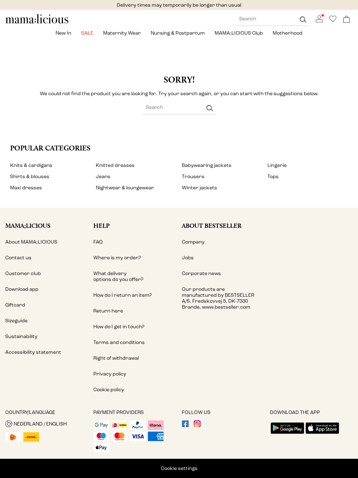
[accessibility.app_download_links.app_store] (322, 434)
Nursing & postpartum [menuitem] (178, 33)
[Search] (303, 19)
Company (193, 242)
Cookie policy (108, 390)
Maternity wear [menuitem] (122, 33)
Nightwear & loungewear (125, 188)
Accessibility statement (33, 352)
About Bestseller (212, 225)
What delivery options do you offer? (118, 276)
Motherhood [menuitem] (287, 33)
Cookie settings (179, 468)
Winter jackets (199, 188)
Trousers (193, 177)
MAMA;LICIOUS (27, 225)
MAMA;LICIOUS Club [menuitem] (239, 33)
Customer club (23, 273)
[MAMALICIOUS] (37, 23)
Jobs (188, 258)
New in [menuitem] (63, 33)
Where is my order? (117, 258)
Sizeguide (16, 321)
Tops (273, 177)
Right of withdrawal (116, 358)
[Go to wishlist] (332, 21)
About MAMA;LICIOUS (31, 242)
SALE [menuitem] (87, 33)
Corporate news (201, 273)
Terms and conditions (119, 342)
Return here (108, 311)
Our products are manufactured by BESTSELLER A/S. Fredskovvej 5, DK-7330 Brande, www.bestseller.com (218, 298)
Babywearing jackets (206, 165)
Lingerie (277, 165)
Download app (21, 289)
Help (101, 225)
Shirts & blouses (29, 177)
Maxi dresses (26, 188)
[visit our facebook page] (185, 426)
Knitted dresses (115, 165)
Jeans (103, 177)
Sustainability (21, 336)
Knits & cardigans (31, 165)
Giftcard (15, 305)
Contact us (18, 258)
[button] (46, 423)
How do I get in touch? (118, 327)
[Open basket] (346, 20)
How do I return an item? (122, 295)
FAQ (98, 242)
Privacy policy (109, 374)
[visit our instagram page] (197, 426)
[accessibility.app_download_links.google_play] (287, 434)
